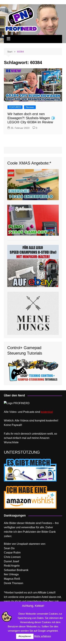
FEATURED (15, 107)
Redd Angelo (12, 565)
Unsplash (22, 543)
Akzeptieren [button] (24, 636)
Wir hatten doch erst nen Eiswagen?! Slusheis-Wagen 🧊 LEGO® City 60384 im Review (31, 118)
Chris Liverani (12, 557)
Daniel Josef (11, 561)
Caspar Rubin (12, 552)
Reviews (30, 107)
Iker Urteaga (11, 574)
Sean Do (9, 548)
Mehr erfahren (42, 636)
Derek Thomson (13, 583)
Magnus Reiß (12, 578)
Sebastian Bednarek (16, 570)
